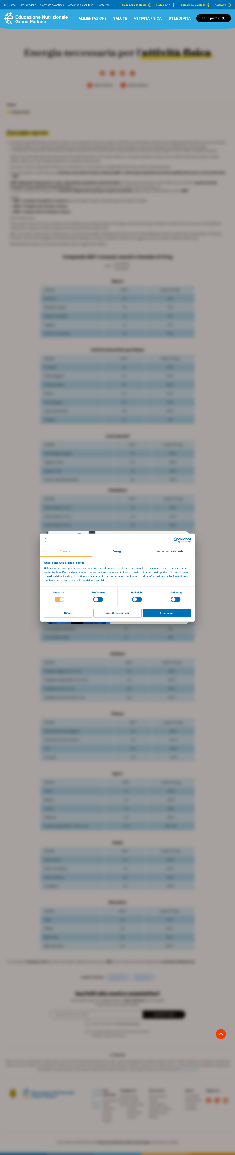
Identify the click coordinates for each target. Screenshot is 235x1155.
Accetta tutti (167, 613)
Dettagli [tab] (117, 551)
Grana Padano (28, 4)
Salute (120, 18)
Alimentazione (92, 18)
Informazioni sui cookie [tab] (169, 551)
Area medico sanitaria (80, 4)
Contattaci (103, 4)
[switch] (98, 599)
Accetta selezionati (117, 613)
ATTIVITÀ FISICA (148, 18)
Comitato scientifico (52, 4)
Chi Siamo (10, 4)
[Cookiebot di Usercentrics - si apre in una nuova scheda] (176, 540)
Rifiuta (68, 613)
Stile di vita (180, 18)
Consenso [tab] (66, 551)
